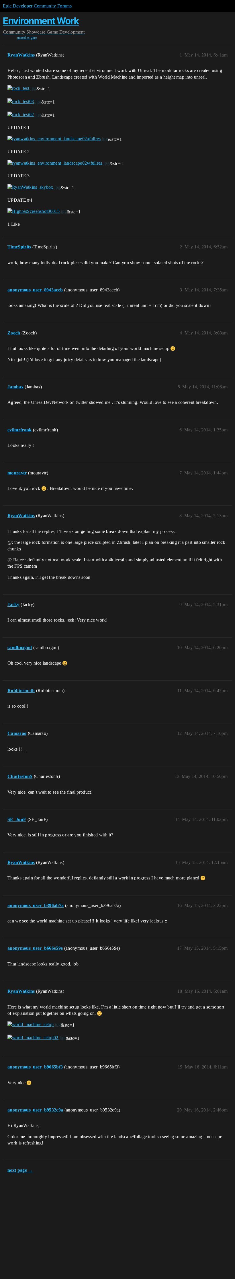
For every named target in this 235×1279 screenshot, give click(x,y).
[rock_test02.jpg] (24, 114)
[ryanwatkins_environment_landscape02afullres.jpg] (57, 138)
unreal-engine (27, 38)
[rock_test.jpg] (21, 88)
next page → (20, 1170)
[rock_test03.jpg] (24, 101)
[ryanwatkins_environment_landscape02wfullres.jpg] (58, 162)
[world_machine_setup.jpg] (34, 1024)
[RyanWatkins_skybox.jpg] (33, 187)
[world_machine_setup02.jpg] (36, 1037)
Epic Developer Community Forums (37, 5)
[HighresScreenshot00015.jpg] (37, 211)
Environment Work (41, 20)
